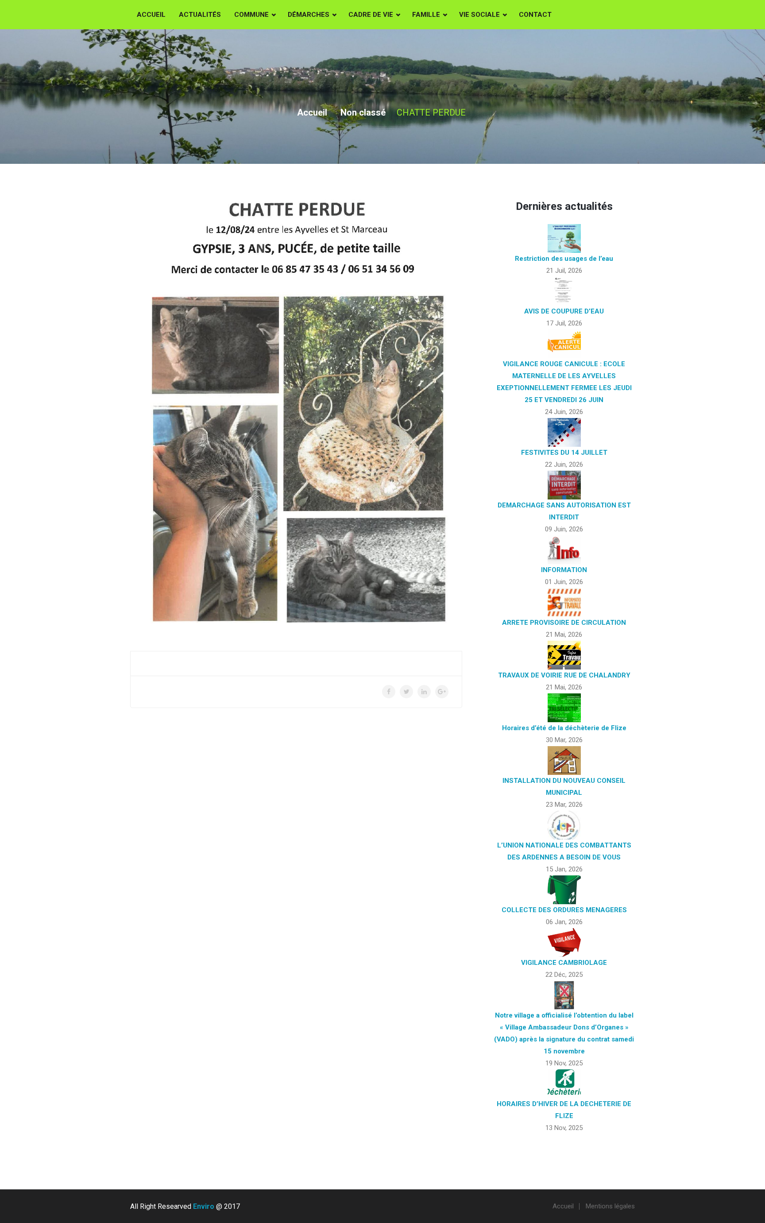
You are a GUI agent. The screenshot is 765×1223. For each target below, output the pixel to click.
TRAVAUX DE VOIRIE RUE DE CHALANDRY (564, 675)
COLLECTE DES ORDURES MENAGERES (564, 910)
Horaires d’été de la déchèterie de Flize (564, 728)
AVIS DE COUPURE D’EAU (564, 311)
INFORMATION (564, 570)
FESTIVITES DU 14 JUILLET (564, 453)
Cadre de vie (370, 15)
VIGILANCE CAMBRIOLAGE (564, 963)
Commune (251, 15)
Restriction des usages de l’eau (564, 259)
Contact (535, 15)
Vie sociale (479, 15)
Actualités (200, 15)
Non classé (363, 112)
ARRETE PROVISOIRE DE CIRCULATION (564, 623)
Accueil (151, 15)
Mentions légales (610, 1206)
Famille (426, 15)
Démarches (308, 15)
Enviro (203, 1206)
